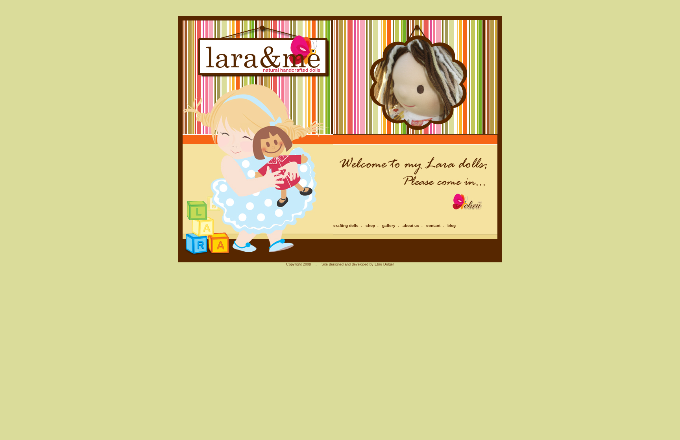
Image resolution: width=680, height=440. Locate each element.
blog (451, 225)
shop (370, 225)
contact (433, 225)
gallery (388, 225)
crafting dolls (345, 225)
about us (411, 225)
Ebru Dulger (384, 264)
